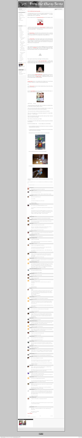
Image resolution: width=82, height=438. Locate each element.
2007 (20, 60)
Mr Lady (31, 187)
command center (21, 429)
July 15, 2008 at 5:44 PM (33, 299)
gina (30, 299)
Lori (30, 307)
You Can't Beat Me (21, 20)
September (21, 34)
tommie (31, 243)
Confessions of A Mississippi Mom (34, 268)
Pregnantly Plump (30, 81)
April (20, 56)
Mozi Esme (31, 296)
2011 (20, 27)
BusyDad (31, 312)
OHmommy (31, 353)
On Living (20, 19)
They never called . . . (22, 41)
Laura (30, 195)
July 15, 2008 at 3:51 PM (33, 276)
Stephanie (31, 216)
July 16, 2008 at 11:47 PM (33, 356)
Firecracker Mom (32, 38)
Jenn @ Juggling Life (32, 237)
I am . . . (21, 40)
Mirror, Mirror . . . (22, 44)
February (21, 58)
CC (30, 219)
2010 (20, 28)
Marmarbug (31, 273)
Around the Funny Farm (40, 17)
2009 (20, 29)
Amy (30, 276)
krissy (30, 356)
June (20, 54)
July (20, 36)
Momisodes (31, 336)
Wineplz (31, 382)
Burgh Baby (31, 389)
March (21, 57)
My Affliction (20, 18)
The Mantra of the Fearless (22, 17)
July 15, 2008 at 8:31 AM (33, 219)
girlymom (31, 331)
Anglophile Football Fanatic (38, 74)
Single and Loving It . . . (22, 49)
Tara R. (31, 190)
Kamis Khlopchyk (32, 397)
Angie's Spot (31, 348)
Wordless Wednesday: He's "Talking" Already (22, 39)
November (21, 32)
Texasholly (31, 324)
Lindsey (31, 223)
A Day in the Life (42, 27)
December (21, 31)
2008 (20, 30)
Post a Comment (30, 413)
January (21, 59)
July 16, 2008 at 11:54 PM (33, 371)
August (21, 35)
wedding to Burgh (38, 76)
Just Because (35, 47)
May (20, 55)
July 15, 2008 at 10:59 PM (33, 327)
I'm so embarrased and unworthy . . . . (35, 11)
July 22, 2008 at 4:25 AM (33, 412)
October (21, 33)
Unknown (31, 258)
